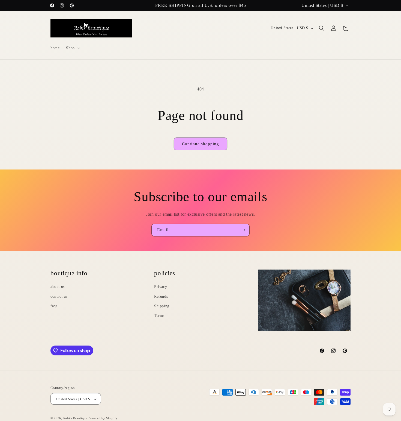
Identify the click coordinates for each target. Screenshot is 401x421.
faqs (53, 306)
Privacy (160, 286)
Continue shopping (200, 144)
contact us (58, 296)
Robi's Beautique (75, 418)
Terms (159, 315)
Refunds (161, 296)
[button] (72, 48)
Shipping (161, 306)
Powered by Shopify (103, 418)
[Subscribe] (243, 230)
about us (57, 286)
